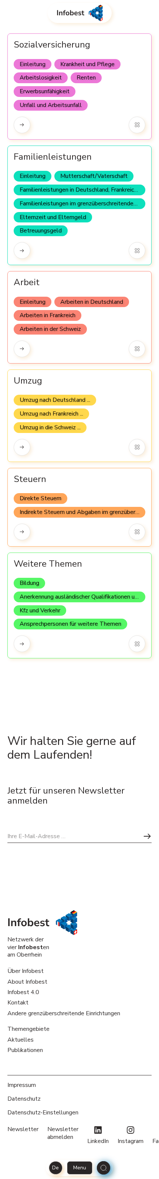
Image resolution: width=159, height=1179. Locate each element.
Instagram (130, 1141)
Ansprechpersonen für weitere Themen (70, 624)
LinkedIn (98, 1141)
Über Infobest (25, 971)
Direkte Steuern (40, 498)
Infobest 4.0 (23, 992)
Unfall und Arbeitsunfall (51, 105)
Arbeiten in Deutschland (91, 302)
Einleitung (32, 64)
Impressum (21, 1085)
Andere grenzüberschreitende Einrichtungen (63, 1013)
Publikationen (25, 1050)
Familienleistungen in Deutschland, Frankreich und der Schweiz (82, 190)
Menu (79, 1167)
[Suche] (103, 1168)
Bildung (29, 583)
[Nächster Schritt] (147, 836)
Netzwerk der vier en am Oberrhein (28, 947)
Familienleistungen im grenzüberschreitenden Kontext (82, 203)
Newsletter (22, 1129)
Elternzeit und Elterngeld (53, 217)
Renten (86, 78)
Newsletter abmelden (62, 1133)
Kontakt (17, 1002)
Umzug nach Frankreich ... (51, 414)
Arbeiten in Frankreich (47, 315)
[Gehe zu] (22, 125)
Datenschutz (24, 1099)
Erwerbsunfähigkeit (45, 91)
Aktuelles (20, 1039)
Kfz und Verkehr (40, 610)
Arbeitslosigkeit (41, 78)
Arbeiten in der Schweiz (50, 329)
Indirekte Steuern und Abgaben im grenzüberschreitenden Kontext (82, 512)
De (55, 1167)
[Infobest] (80, 13)
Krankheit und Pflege (87, 64)
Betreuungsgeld (41, 231)
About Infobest (27, 981)
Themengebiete (28, 1029)
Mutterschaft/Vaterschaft (94, 176)
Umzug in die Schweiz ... (50, 427)
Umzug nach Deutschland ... (55, 400)
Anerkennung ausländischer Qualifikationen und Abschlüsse (82, 597)
